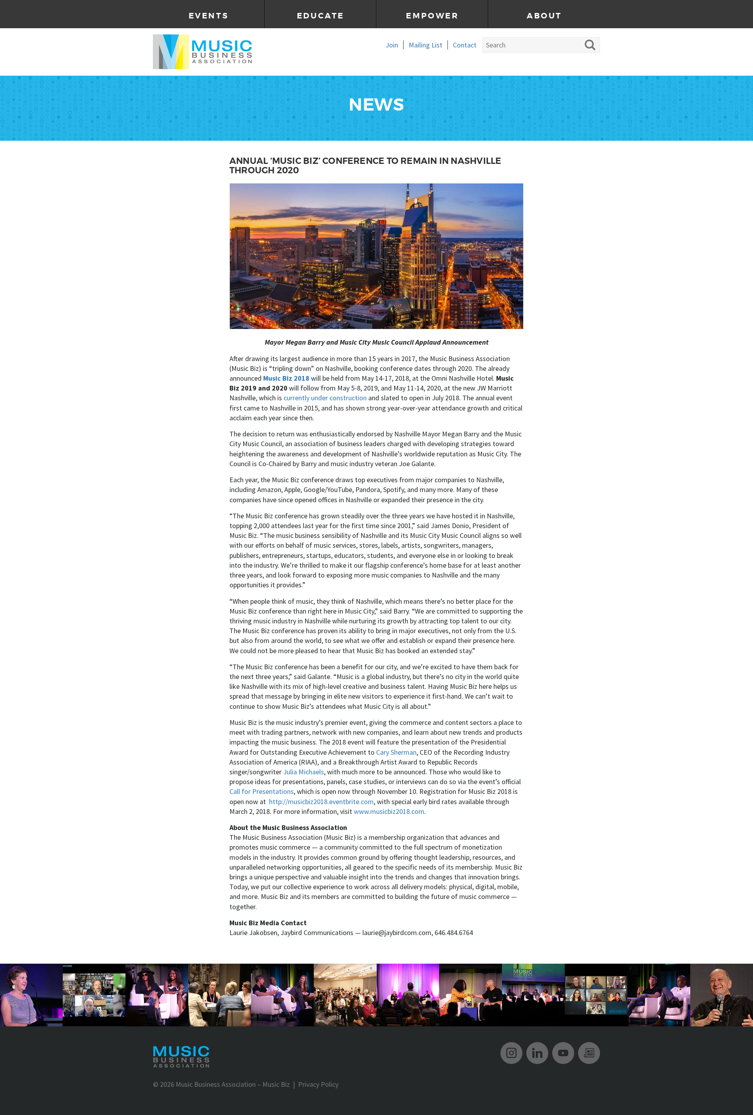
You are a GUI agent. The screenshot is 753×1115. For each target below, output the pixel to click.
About (544, 16)
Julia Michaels (303, 771)
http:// (278, 801)
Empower (432, 16)
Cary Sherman (396, 752)
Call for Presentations (261, 791)
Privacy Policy (318, 1084)
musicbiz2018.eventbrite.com (331, 801)
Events (209, 16)
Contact (465, 44)
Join (392, 44)
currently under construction (325, 397)
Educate (320, 16)
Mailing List (425, 44)
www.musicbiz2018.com (389, 811)
